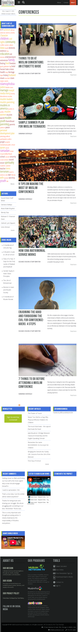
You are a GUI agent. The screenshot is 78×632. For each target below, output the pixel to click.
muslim (10, 96)
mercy (8, 93)
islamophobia (7, 83)
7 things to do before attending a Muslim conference (32, 383)
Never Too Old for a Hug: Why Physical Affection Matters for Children (38, 420)
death (6, 48)
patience (2, 127)
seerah (7, 156)
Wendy (13, 175)
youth (3, 180)
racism (7, 147)
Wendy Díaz (5, 212)
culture (11, 45)
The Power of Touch (35, 413)
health (2, 72)
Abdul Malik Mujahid (7, 208)
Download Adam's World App (63, 578)
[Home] (8, 3)
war (9, 174)
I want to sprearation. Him (11, 490)
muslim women (5, 113)
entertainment (10, 56)
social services (4, 159)
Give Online (59, 570)
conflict (2, 45)
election (2, 57)
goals (1, 66)
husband (12, 75)
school (2, 156)
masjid (11, 90)
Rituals (10, 154)
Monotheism (4, 96)
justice (2, 87)
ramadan (5, 150)
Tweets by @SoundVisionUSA (63, 413)
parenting (4, 124)
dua (7, 51)
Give (72, 2)
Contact (66, 2)
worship (12, 177)
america (8, 32)
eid (11, 54)
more (13, 230)
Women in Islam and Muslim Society (8, 290)
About (59, 2)
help (6, 72)
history (5, 75)
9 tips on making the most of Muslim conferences (31, 188)
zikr (7, 181)
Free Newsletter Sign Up (63, 573)
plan (13, 133)
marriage (4, 90)
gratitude (6, 66)
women (6, 178)
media (2, 93)
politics (10, 139)
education (4, 54)
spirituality (9, 162)
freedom (13, 63)
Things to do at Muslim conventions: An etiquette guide (31, 62)
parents (12, 124)
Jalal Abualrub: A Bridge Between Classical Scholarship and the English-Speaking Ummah (39, 435)
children (4, 38)
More (12, 184)
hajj (10, 66)
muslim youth (5, 119)
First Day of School (34, 461)
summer (8, 165)
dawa (2, 47)
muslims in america (5, 106)
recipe (12, 151)
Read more (73, 75)
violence (2, 175)
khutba (8, 87)
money (13, 93)
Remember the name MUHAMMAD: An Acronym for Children (38, 445)
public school (11, 144)
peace (8, 127)
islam (12, 78)
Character (4, 35)
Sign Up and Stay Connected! (13, 418)
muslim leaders (6, 99)
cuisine (7, 45)
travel (10, 172)
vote (6, 175)
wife (2, 177)
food (7, 63)
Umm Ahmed (5, 227)
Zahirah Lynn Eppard (8, 223)
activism (7, 29)
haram (2, 69)
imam (2, 78)
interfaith (7, 78)
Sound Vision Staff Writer (29, 73)
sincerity (13, 156)
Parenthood (10, 121)
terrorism (4, 171)
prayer (2, 141)
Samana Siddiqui (25, 134)
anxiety (13, 32)
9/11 (2, 29)
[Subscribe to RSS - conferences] (19, 405)
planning (2, 136)
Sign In (57, 586)
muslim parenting (7, 102)
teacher (3, 168)
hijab (1, 75)
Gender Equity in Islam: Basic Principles (8, 273)
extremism (4, 60)
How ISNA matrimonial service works (32, 253)
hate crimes (9, 69)
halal (13, 66)
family (11, 60)
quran (2, 147)
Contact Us (59, 582)
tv (13, 172)
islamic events (4, 81)
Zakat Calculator (61, 566)
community (10, 42)
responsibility (4, 154)
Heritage (11, 72)
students (2, 165)
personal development (5, 131)
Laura (11, 87)
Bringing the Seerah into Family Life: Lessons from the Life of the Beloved (39, 454)
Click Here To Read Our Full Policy (13, 598)
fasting (2, 63)
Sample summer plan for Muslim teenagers (32, 124)
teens (8, 168)
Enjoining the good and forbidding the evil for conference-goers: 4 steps (31, 318)
